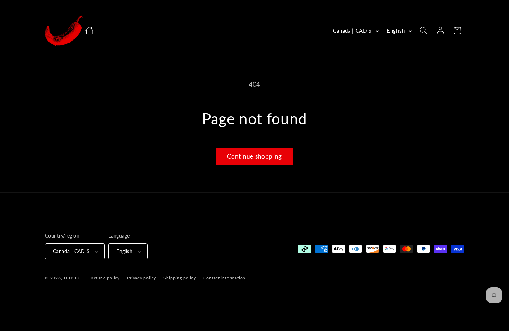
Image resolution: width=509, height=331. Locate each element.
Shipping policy (179, 277)
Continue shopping (254, 156)
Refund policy (105, 277)
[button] (423, 30)
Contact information (224, 277)
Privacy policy (141, 277)
